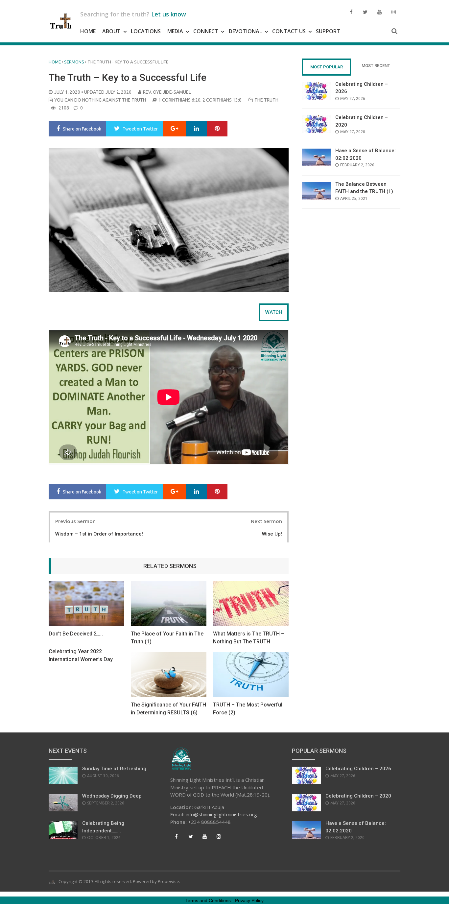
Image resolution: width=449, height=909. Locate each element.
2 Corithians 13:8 (222, 100)
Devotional (245, 31)
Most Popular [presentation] (326, 66)
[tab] (274, 312)
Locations (146, 31)
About (111, 31)
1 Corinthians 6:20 (179, 100)
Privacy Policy (249, 900)
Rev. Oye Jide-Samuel (167, 92)
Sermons (74, 62)
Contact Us (289, 31)
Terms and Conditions (208, 900)
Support (328, 31)
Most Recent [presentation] (376, 65)
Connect (205, 31)
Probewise (168, 881)
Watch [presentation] (273, 312)
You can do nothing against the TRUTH (100, 100)
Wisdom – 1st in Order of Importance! (99, 534)
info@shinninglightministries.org (221, 814)
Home (88, 31)
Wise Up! (272, 534)
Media (175, 31)
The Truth (266, 100)
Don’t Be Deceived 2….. (76, 634)
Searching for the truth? (133, 14)
